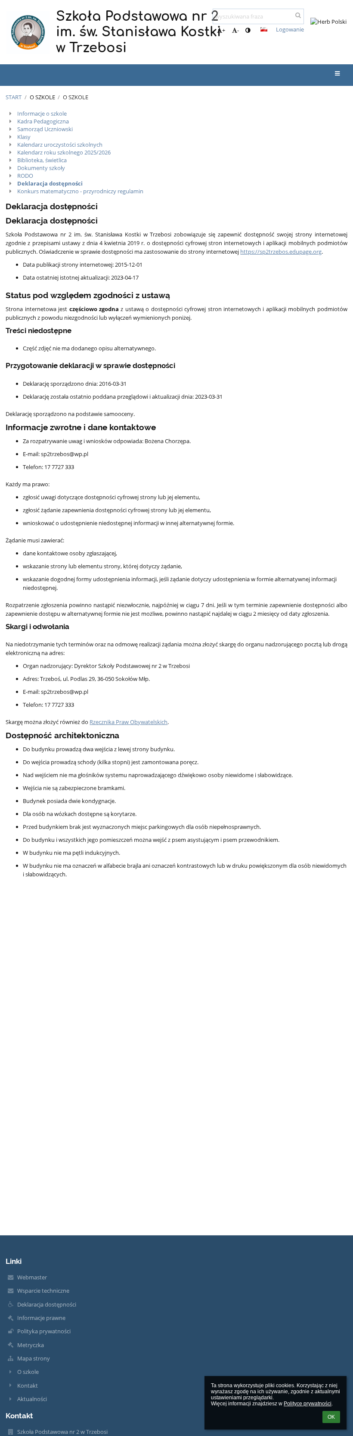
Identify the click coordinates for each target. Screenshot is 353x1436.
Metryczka (30, 1345)
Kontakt (27, 1385)
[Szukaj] (298, 15)
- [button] (238, 30)
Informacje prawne (41, 1318)
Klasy (24, 137)
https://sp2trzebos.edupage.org (281, 251)
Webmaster (32, 1277)
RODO (25, 176)
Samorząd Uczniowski (45, 129)
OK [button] (331, 1417)
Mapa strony (33, 1358)
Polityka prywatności (44, 1331)
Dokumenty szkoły (41, 168)
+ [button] (223, 30)
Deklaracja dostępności (50, 183)
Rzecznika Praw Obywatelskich (128, 722)
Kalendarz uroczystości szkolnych (59, 144)
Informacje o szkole (42, 113)
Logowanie (290, 29)
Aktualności (32, 1399)
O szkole (75, 97)
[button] (247, 30)
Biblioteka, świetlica (42, 160)
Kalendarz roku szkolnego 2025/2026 (64, 152)
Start (14, 97)
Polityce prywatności (307, 1404)
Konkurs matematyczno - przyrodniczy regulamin (80, 191)
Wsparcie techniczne (43, 1290)
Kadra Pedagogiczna (43, 121)
